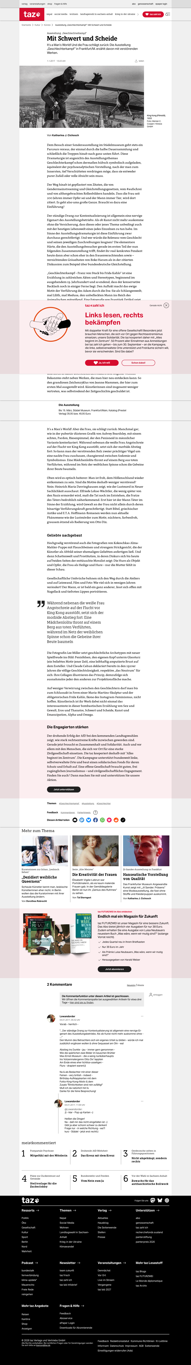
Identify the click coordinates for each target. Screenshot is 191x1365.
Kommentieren (68, 812)
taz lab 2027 (104, 1289)
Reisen (25, 1314)
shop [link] (49, 4)
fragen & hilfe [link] (60, 4)
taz (31, 1200)
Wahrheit (27, 1251)
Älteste (140, 985)
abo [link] (134, 4)
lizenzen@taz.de (43, 1345)
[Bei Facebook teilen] (95, 820)
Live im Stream (106, 1280)
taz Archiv (141, 1285)
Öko (24, 1222)
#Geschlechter (104, 803)
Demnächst (104, 1270)
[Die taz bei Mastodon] (153, 1202)
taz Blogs (141, 1271)
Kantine (26, 1319)
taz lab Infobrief (68, 1284)
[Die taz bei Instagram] (167, 1202)
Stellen (101, 1232)
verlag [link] (24, 4)
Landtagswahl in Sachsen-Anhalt (74, 1235)
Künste (47, 25)
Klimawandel (67, 1246)
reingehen (27, 1294)
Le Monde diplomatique (149, 1281)
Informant (103, 1345)
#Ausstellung (88, 803)
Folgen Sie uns (141, 1200)
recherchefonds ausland (149, 1232)
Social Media (67, 1222)
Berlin (25, 1241)
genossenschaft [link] (145, 4)
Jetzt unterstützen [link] (64, 789)
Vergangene (104, 1284)
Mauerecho (28, 1284)
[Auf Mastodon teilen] (81, 820)
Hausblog (103, 1222)
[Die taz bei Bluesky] (160, 1202)
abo (138, 1218)
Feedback (65, 1313)
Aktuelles (103, 1218)
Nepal (63, 1218)
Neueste (131, 985)
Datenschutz (117, 1345)
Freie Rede (28, 1289)
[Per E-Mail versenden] (75, 820)
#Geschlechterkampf (69, 803)
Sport (25, 1237)
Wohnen (64, 1227)
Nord (24, 1246)
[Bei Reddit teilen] (116, 820)
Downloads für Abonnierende (76, 1327)
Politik (25, 1218)
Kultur (37, 25)
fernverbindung (30, 1275)
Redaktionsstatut (120, 1341)
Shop (24, 1323)
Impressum (131, 1345)
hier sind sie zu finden (81, 1002)
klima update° (29, 1280)
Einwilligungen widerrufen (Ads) (115, 1350)
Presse (101, 1237)
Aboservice (66, 1318)
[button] (167, 14)
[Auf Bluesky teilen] (88, 820)
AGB (141, 1345)
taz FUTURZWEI (144, 1276)
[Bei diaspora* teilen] (109, 820)
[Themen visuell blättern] (138, 14)
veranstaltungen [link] (37, 4)
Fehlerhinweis (84, 812)
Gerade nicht (156, 305)
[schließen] (166, 305)
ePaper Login (67, 1323)
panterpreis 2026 (145, 1241)
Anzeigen (27, 1328)
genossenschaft (145, 1222)
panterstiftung (144, 1237)
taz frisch (65, 1275)
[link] (50, 14)
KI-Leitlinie (162, 1341)
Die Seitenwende (107, 1227)
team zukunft (67, 1270)
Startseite (26, 25)
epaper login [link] (161, 4)
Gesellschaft (28, 1227)
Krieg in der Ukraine (71, 1241)
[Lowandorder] (51, 1018)
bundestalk (28, 1270)
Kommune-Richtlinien (143, 1341)
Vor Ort (102, 1275)
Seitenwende (152, 1345)
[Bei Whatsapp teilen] (102, 820)
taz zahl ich (142, 1227)
